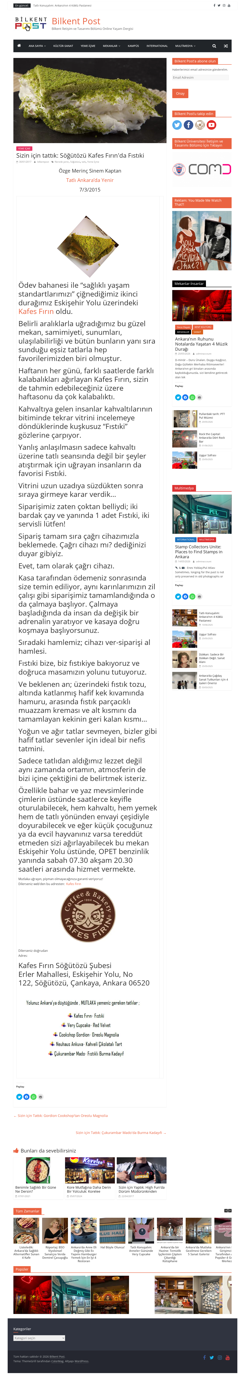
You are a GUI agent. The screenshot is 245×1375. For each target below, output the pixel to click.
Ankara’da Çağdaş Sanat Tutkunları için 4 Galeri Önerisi (213, 679)
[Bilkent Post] (19, 46)
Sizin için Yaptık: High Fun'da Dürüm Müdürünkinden (142, 1189)
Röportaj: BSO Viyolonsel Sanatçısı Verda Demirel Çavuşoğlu (55, 1252)
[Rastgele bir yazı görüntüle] (226, 46)
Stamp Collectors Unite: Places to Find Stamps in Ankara (199, 552)
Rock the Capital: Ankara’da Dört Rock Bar (212, 437)
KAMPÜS (133, 46)
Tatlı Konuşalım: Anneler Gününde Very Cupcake (141, 1250)
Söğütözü (75, 161)
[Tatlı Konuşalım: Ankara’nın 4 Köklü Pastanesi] (184, 611)
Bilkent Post (76, 21)
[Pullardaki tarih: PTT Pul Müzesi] (184, 412)
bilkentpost (43, 161)
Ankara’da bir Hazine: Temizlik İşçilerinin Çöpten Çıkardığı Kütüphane (170, 1254)
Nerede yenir (62, 161)
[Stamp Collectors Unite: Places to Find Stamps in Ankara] (202, 496)
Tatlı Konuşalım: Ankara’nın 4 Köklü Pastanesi (62, 5)
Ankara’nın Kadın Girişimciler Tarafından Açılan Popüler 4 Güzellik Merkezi (227, 1254)
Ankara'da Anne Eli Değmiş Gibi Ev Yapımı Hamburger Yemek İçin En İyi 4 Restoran (84, 1254)
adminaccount (203, 353)
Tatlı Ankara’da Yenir (90, 180)
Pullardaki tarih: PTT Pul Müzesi (212, 416)
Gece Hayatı (183, 327)
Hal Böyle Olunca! (112, 1247)
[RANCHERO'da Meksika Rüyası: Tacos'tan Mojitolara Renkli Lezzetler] (110, 1296)
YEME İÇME (24, 148)
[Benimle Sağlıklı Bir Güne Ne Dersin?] (38, 1159)
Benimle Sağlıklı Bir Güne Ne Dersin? (35, 1189)
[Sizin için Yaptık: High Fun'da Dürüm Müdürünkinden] (142, 1159)
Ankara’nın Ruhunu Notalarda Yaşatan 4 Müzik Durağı (201, 344)
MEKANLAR (110, 46)
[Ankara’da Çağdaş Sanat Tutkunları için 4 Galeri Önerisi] (184, 674)
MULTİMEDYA (184, 46)
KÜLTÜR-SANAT (63, 46)
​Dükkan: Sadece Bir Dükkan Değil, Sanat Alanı (212, 658)
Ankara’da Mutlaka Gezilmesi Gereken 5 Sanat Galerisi (199, 1250)
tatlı (84, 161)
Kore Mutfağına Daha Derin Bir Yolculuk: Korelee (89, 1189)
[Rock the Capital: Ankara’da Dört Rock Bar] (184, 432)
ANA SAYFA (36, 46)
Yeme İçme (93, 161)
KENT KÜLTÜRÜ (203, 327)
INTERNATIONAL (157, 46)
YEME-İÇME (88, 46)
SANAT (197, 332)
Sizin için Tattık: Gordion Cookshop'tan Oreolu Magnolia (60, 1115)
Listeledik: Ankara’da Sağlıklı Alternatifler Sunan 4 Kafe (26, 1252)
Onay (180, 93)
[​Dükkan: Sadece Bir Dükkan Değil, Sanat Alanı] (184, 652)
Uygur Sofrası (207, 455)
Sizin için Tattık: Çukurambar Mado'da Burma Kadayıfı (121, 1132)
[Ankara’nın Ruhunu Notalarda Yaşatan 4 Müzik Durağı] (202, 292)
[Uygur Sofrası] (184, 453)
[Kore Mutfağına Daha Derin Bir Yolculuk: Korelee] (90, 1159)
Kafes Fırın (36, 311)
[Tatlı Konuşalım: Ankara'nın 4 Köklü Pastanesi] (174, 1296)
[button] (230, 1210)
